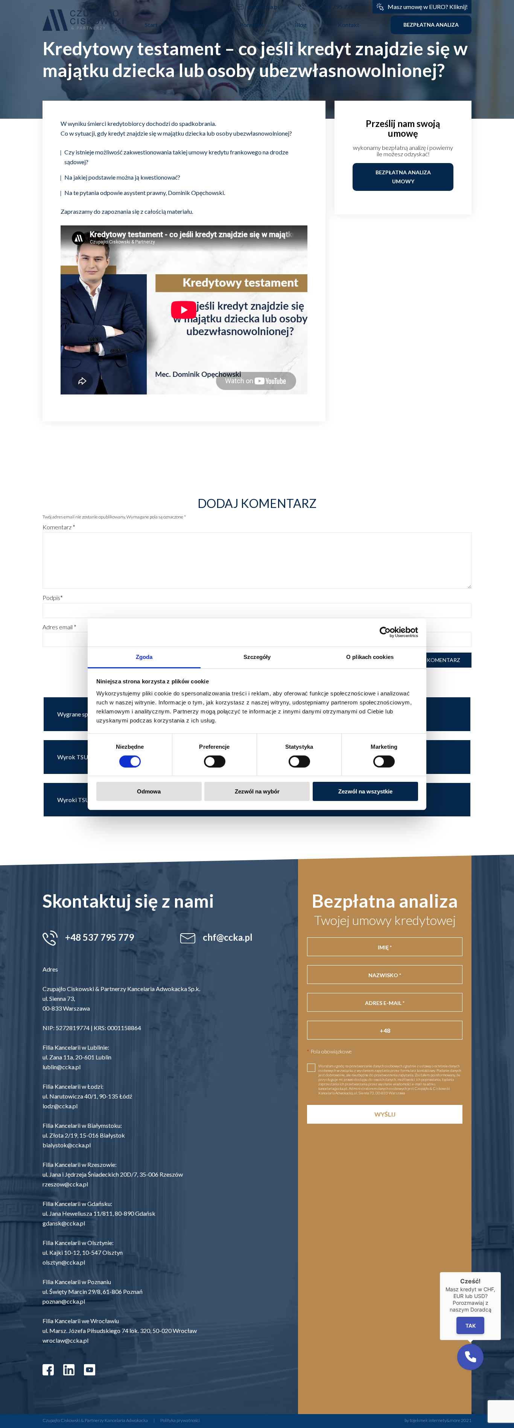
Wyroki (198, 24)
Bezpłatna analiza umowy (403, 176)
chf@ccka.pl (263, 6)
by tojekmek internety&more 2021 (438, 1420)
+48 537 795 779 (331, 6)
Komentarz (59, 527)
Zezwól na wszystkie (365, 791)
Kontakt (348, 24)
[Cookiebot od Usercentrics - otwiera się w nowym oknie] (385, 632)
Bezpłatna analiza (431, 24)
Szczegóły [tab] (257, 656)
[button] (470, 1357)
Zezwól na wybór (257, 791)
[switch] (214, 762)
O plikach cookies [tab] (370, 656)
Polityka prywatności (180, 1420)
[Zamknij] (500, 1272)
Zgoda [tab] (144, 656)
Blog (300, 24)
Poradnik (251, 24)
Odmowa (149, 791)
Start (151, 24)
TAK (470, 1325)
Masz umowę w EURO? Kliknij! (428, 6)
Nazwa (257, 597)
